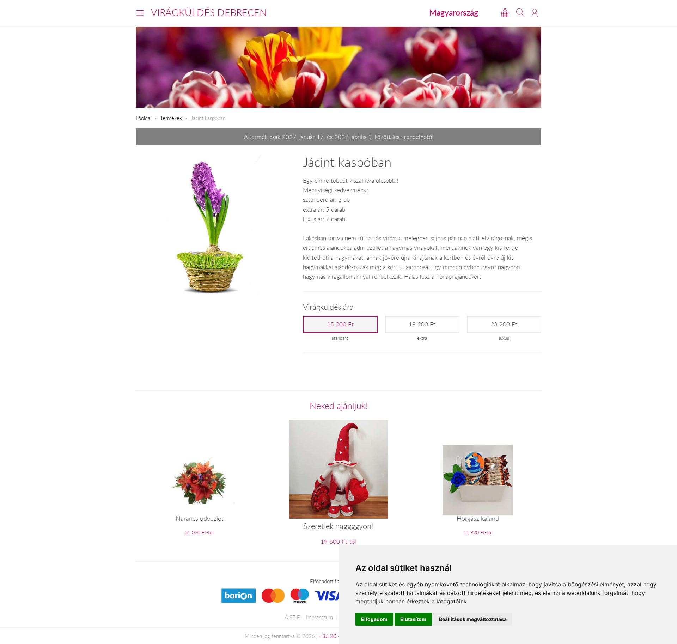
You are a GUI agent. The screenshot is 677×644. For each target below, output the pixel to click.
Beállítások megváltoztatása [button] (473, 619)
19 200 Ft (422, 324)
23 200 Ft (503, 324)
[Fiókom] (535, 12)
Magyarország (453, 12)
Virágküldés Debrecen (209, 12)
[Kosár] (505, 12)
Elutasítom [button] (413, 619)
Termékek (171, 117)
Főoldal (143, 117)
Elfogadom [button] (374, 619)
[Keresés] (520, 12)
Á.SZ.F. (292, 617)
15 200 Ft (340, 324)
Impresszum (319, 617)
